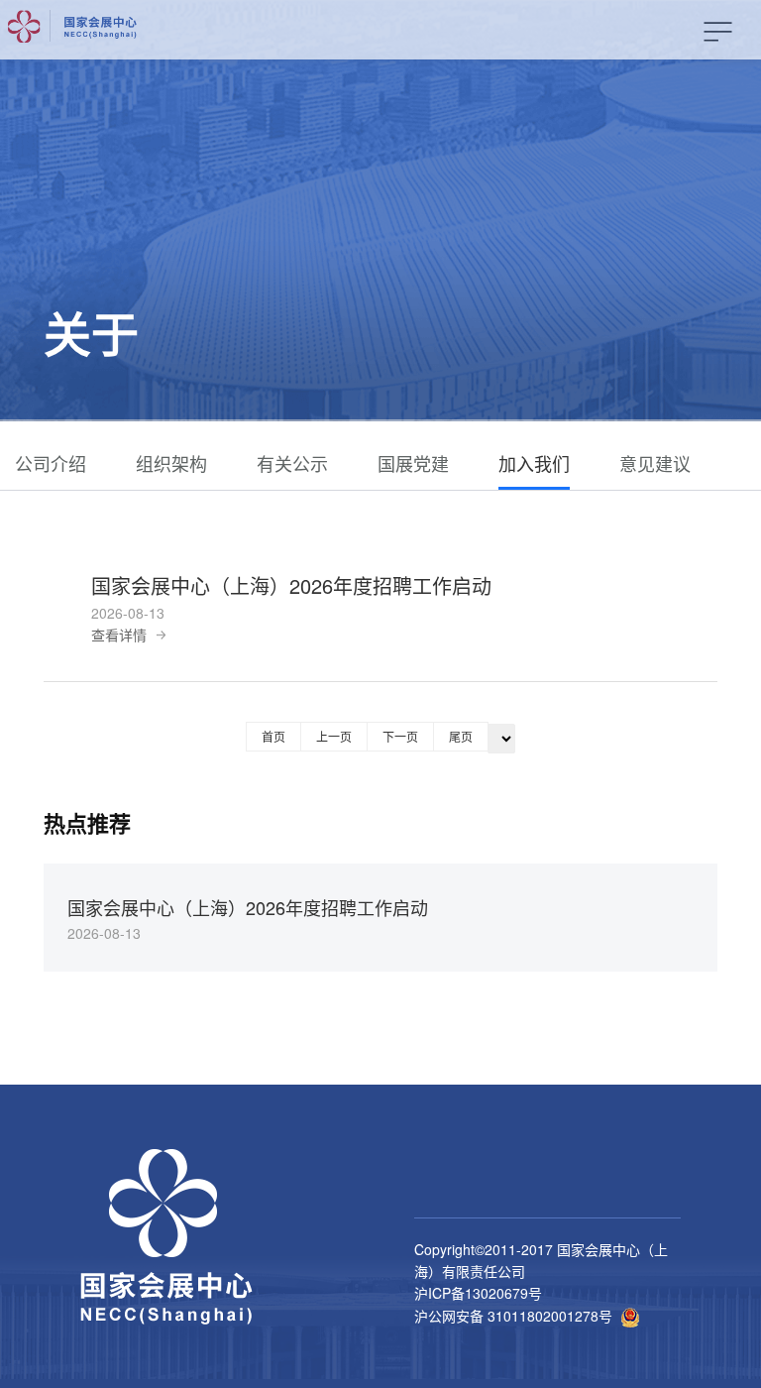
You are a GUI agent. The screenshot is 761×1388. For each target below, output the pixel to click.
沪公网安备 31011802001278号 (513, 1316)
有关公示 (292, 463)
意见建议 (655, 463)
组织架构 (171, 463)
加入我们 (534, 463)
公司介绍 (50, 463)
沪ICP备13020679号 (478, 1293)
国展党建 (413, 463)
